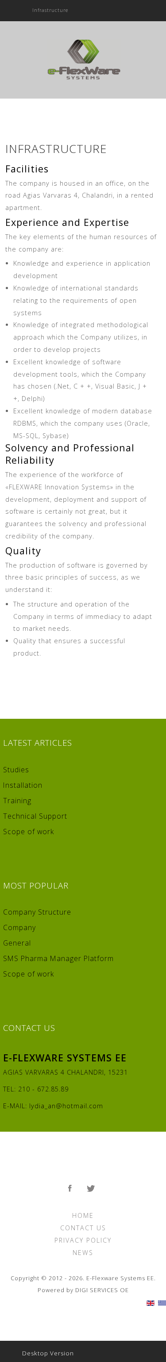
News (83, 1252)
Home (83, 1215)
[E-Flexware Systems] (83, 58)
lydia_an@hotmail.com (66, 1106)
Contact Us (83, 1228)
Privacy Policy (83, 1240)
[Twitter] (92, 1189)
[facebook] (71, 1189)
